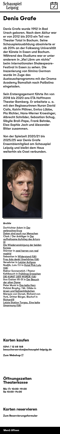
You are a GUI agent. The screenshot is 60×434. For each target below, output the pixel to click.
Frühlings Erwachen (30, 273)
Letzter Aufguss (27, 262)
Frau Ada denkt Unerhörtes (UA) (21, 259)
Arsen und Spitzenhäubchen (19, 291)
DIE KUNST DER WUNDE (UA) (19, 276)
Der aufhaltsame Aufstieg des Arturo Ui (21, 239)
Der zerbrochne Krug (16, 229)
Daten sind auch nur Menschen (20, 233)
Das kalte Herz (27, 285)
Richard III (8, 299)
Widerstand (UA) (27, 256)
